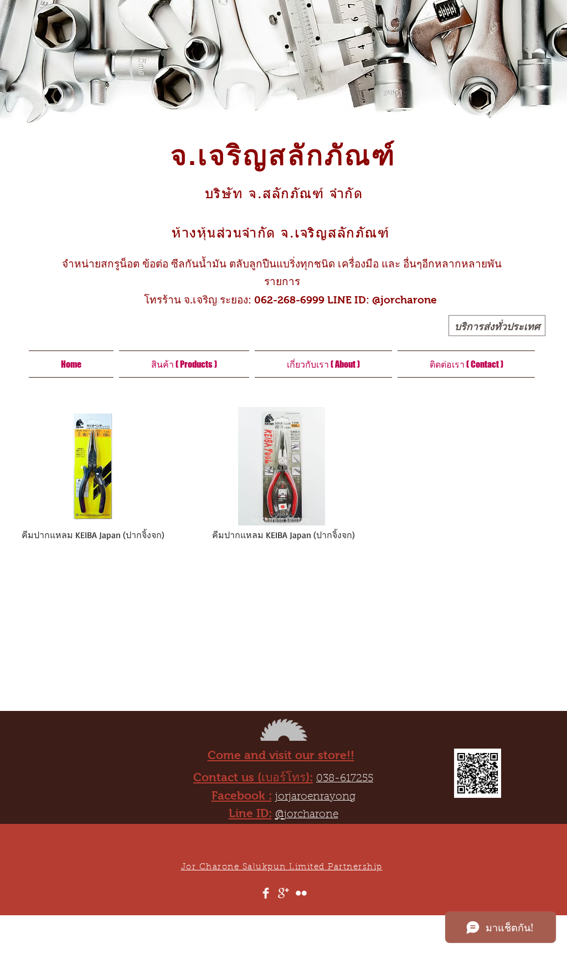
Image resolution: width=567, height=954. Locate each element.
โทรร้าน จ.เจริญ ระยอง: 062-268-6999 (227, 300)
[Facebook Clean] (265, 893)
